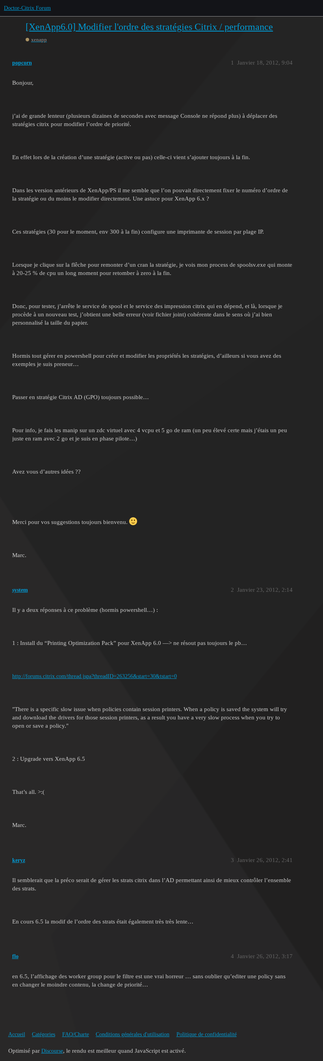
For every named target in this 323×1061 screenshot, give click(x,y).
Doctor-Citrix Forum (27, 8)
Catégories (43, 1034)
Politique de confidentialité (206, 1034)
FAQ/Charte (75, 1034)
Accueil (16, 1034)
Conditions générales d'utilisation (132, 1034)
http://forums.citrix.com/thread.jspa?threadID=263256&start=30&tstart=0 (94, 676)
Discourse (52, 1051)
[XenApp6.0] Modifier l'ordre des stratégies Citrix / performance (149, 27)
